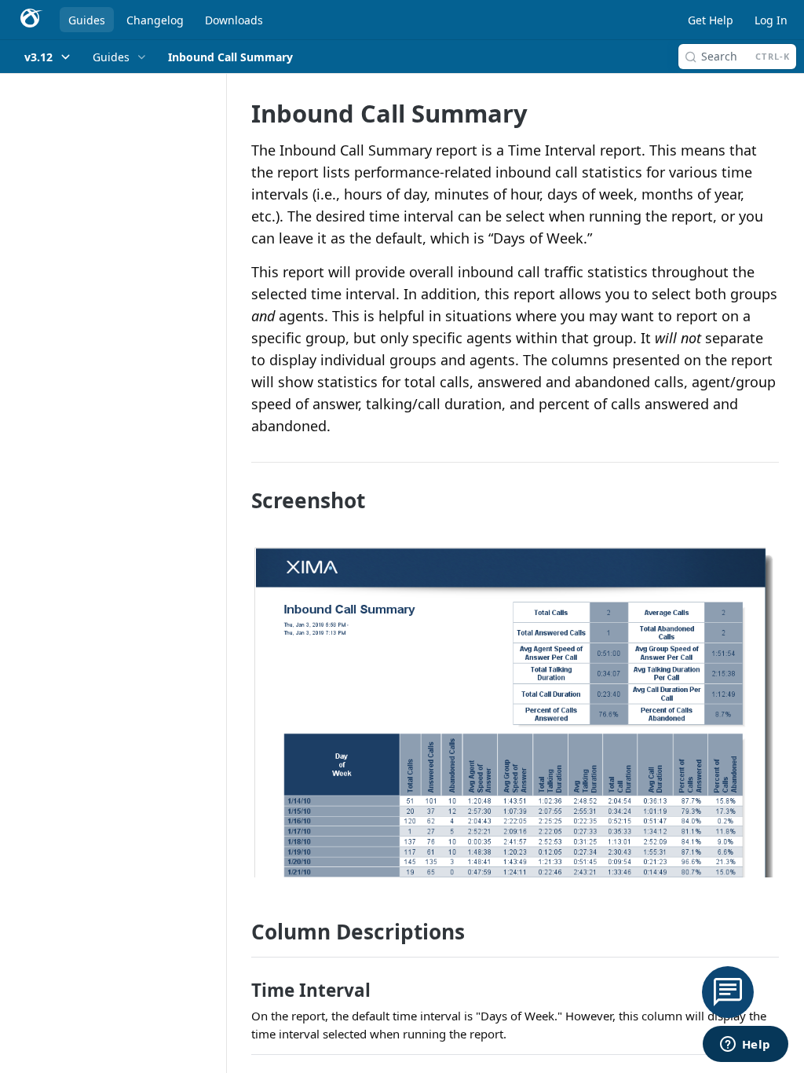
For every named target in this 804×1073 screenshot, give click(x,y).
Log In (771, 20)
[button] (515, 711)
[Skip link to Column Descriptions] (240, 932)
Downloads (234, 20)
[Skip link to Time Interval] (240, 990)
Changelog (155, 20)
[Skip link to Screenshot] (240, 500)
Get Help (710, 20)
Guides (86, 20)
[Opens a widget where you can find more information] (745, 1045)
